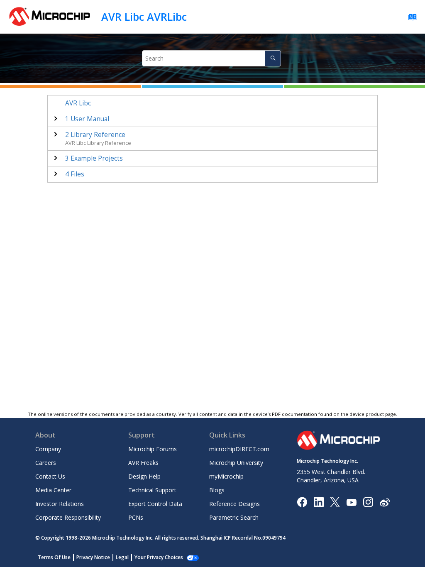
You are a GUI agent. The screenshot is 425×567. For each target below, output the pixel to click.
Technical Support (152, 490)
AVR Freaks (143, 463)
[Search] (273, 58)
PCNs (135, 517)
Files (74, 174)
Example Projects (94, 158)
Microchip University (236, 463)
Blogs (217, 490)
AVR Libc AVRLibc (144, 16)
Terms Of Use (54, 557)
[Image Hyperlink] (351, 502)
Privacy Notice (93, 557)
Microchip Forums (152, 449)
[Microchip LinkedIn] (318, 501)
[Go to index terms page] (410, 19)
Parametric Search (234, 517)
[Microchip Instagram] (368, 501)
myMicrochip (226, 476)
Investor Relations (59, 504)
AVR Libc (78, 103)
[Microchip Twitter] (335, 501)
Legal (122, 557)
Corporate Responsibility (68, 517)
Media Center (53, 490)
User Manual (87, 119)
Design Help (144, 476)
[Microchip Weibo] (384, 502)
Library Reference (95, 134)
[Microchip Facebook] (302, 501)
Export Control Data (155, 504)
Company (48, 449)
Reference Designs (234, 504)
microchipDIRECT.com (239, 449)
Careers (45, 463)
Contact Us (50, 476)
